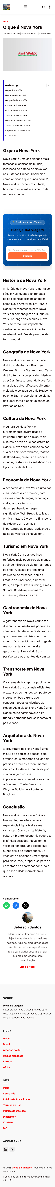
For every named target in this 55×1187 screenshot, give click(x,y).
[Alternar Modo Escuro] (49, 7)
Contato (8, 1122)
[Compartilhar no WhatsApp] (6, 905)
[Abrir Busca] (43, 7)
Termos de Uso (12, 1105)
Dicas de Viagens (22, 1167)
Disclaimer (9, 1116)
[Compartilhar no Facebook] (16, 905)
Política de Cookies (14, 1110)
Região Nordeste (13, 1055)
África (6, 1067)
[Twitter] (12, 1149)
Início (5, 22)
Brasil (6, 1044)
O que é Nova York (14, 90)
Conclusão (10, 135)
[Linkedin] (5, 1149)
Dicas (6, 1038)
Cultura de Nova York (15, 105)
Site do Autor (27, 966)
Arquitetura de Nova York (17, 130)
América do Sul (12, 1050)
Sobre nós (9, 1093)
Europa (7, 1061)
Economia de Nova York (17, 110)
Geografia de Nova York (17, 100)
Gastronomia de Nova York (18, 120)
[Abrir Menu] (25, 7)
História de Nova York (15, 95)
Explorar (27, 256)
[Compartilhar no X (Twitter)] (25, 905)
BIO (5, 1128)
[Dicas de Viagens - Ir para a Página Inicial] (6, 7)
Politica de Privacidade (16, 1099)
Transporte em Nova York (17, 125)
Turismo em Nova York (16, 115)
